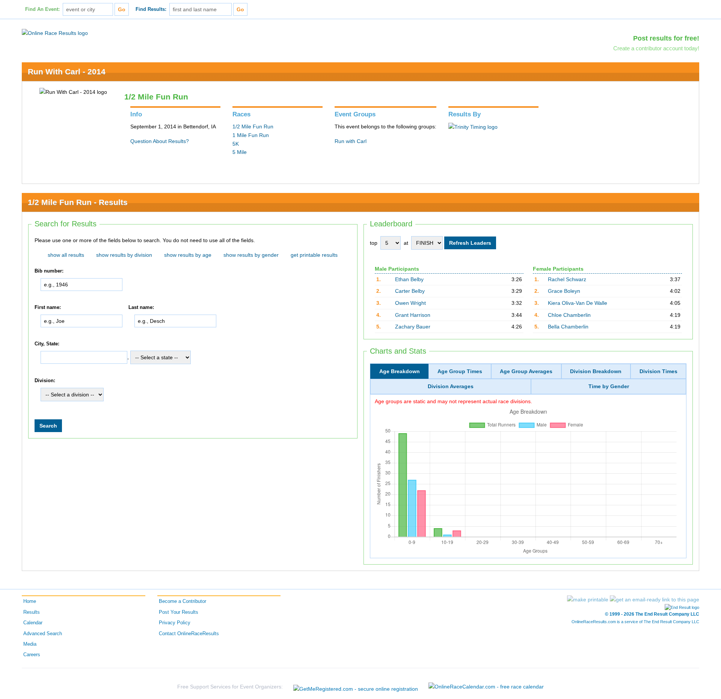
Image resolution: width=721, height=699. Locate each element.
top (373, 243)
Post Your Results (178, 612)
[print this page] (587, 600)
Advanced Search (42, 633)
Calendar (32, 622)
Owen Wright (410, 303)
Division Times (658, 371)
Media (29, 644)
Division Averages (451, 386)
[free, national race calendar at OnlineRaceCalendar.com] (486, 686)
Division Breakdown (595, 371)
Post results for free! (666, 38)
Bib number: (49, 271)
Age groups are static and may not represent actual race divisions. (453, 401)
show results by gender (251, 255)
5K (235, 144)
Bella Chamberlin (568, 327)
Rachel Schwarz (567, 279)
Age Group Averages (526, 371)
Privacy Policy (174, 622)
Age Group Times (459, 371)
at (406, 243)
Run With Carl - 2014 (67, 71)
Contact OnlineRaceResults (189, 633)
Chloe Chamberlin (569, 315)
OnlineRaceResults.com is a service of (635, 621)
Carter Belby (410, 291)
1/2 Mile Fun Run (252, 127)
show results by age (187, 255)
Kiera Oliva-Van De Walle (577, 303)
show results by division (124, 255)
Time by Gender (608, 386)
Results (31, 612)
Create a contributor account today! (656, 48)
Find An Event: (42, 9)
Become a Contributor (182, 601)
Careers (31, 654)
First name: (48, 307)
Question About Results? (159, 141)
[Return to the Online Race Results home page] (55, 33)
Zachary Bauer (412, 327)
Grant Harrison (412, 315)
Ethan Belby (409, 279)
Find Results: (151, 9)
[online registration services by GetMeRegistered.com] (355, 686)
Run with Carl (351, 141)
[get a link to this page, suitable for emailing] (654, 600)
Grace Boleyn (564, 291)
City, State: (47, 343)
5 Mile (239, 152)
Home (29, 601)
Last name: (141, 307)
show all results (66, 255)
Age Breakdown (399, 371)
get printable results (314, 255)
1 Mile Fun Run (250, 135)
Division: (45, 380)
